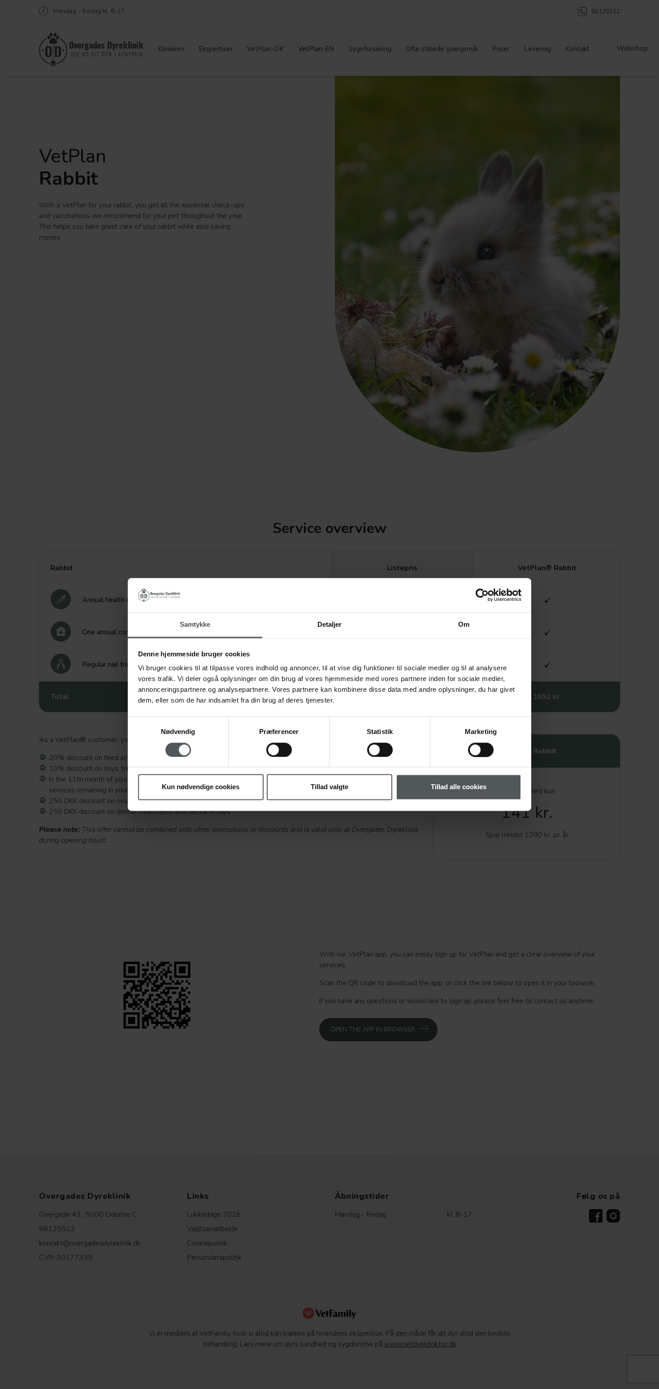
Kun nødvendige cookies (200, 787)
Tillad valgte (329, 787)
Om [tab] (463, 625)
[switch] (279, 750)
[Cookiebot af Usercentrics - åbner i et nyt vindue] (482, 595)
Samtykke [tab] (195, 625)
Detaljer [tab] (329, 625)
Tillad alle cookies (458, 787)
